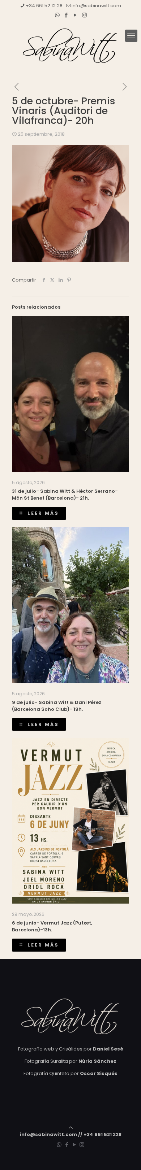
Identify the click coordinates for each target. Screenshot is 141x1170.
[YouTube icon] (75, 15)
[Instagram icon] (84, 15)
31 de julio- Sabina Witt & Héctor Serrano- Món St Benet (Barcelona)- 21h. (65, 494)
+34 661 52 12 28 (44, 5)
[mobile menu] (131, 36)
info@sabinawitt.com (96, 5)
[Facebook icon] (66, 15)
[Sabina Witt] (70, 46)
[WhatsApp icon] (57, 15)
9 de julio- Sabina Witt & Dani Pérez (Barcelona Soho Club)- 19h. (56, 706)
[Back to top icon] (70, 1127)
